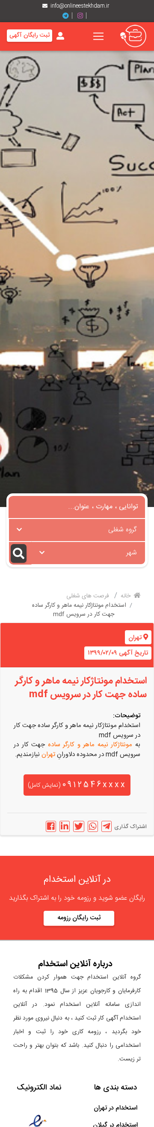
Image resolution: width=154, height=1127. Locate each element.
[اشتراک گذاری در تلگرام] (107, 826)
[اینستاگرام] (83, 16)
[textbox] (77, 527)
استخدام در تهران (115, 1108)
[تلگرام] (68, 16)
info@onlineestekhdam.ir (80, 6)
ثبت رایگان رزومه (79, 918)
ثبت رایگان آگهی (29, 35)
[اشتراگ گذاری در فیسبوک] (51, 826)
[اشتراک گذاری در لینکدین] (65, 826)
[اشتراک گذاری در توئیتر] (78, 826)
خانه (126, 596)
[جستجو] (20, 553)
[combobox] (77, 530)
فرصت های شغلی (88, 596)
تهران (135, 637)
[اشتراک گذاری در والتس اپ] (93, 826)
